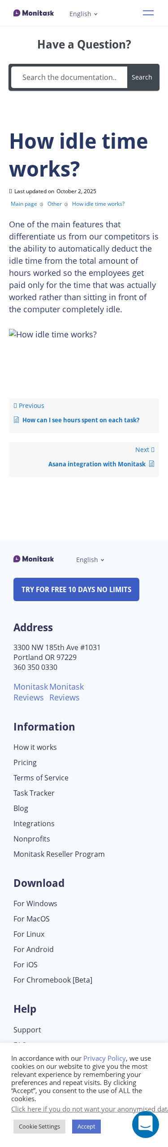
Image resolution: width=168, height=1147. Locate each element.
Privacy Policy (104, 1058)
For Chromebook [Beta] (52, 980)
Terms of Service (41, 778)
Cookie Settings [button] (39, 1126)
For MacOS (31, 919)
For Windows (35, 903)
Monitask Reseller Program (59, 854)
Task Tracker (34, 793)
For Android (33, 949)
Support (27, 1030)
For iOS (25, 965)
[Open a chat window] (145, 1124)
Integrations (34, 823)
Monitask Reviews (30, 692)
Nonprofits (31, 839)
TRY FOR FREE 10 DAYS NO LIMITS (76, 589)
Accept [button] (86, 1126)
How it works (35, 747)
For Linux (28, 934)
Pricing (25, 762)
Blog (20, 808)
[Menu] (148, 13)
